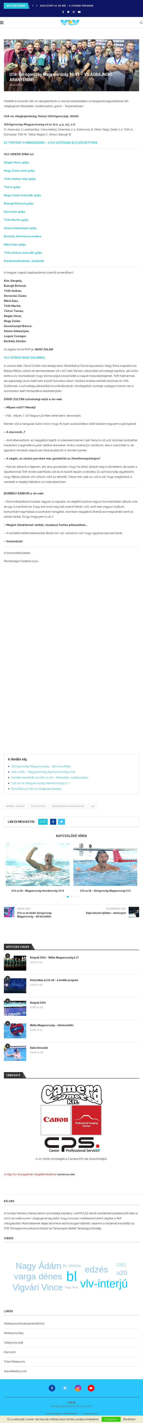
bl (71, 1276)
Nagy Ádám (38, 1266)
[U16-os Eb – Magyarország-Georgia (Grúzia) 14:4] (38, 864)
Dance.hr (10, 1352)
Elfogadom (111, 1419)
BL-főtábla (72, 1266)
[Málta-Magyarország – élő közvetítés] (15, 1030)
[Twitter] (68, 12)
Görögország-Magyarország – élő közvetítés (40, 766)
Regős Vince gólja (16, 162)
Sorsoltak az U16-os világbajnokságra (36, 788)
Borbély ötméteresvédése (23, 236)
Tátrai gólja (12, 187)
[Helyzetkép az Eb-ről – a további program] (15, 985)
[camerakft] (71, 1118)
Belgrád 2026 (48, 5)
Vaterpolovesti (13, 1342)
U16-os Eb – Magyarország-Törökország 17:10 (105, 890)
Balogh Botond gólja (19, 203)
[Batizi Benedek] (15, 1053)
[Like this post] (44, 822)
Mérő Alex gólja (15, 244)
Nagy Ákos (71, 1287)
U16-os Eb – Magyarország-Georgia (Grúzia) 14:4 (38, 890)
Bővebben (129, 1419)
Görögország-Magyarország (68, 806)
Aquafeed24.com (15, 1371)
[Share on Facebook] (53, 822)
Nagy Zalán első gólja (19, 170)
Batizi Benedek (39, 1048)
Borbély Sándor (15, 806)
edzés (96, 1269)
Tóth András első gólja (20, 179)
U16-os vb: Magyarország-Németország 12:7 (40, 783)
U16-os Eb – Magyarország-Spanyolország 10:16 (43, 772)
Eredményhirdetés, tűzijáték (24, 261)
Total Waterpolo (14, 1361)
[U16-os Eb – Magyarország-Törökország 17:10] (105, 864)
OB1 (121, 1265)
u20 (122, 1272)
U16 (92, 806)
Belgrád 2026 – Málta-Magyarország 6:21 (54, 957)
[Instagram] (74, 12)
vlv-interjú (104, 1283)
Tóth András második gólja (23, 252)
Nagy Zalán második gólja (22, 195)
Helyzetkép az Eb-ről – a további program (54, 980)
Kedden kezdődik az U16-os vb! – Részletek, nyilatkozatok (49, 777)
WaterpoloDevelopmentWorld (24, 1323)
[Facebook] (63, 12)
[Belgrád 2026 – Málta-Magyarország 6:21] (15, 963)
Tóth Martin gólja (16, 220)
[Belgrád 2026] (15, 1008)
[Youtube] (79, 12)
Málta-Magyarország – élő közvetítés (52, 1025)
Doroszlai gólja (14, 211)
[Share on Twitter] (61, 822)
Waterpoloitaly (14, 1333)
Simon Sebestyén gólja (20, 228)
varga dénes (38, 1276)
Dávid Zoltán (38, 806)
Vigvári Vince (37, 1287)
